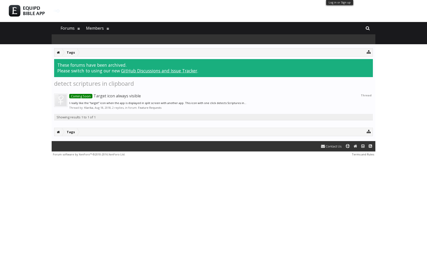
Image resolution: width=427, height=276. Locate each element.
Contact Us (333, 146)
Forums (68, 28)
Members (95, 28)
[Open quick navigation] (369, 51)
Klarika (88, 107)
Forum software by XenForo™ (89, 154)
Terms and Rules (363, 154)
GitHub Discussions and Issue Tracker (159, 71)
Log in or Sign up (340, 2)
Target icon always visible (106, 96)
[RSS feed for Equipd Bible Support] (370, 146)
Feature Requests (149, 107)
